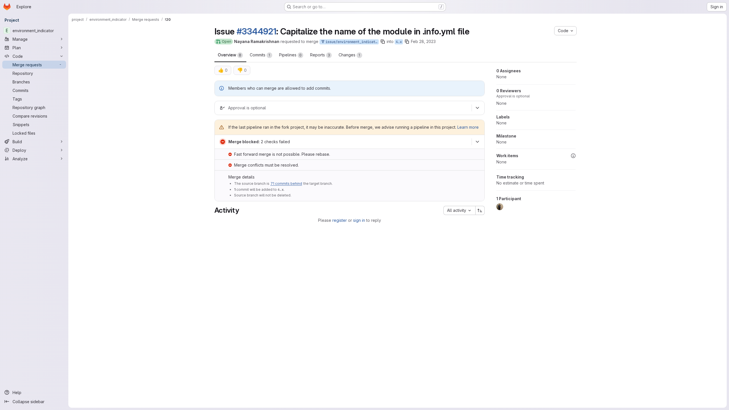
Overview (229, 54)
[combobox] (459, 210)
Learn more (468, 127)
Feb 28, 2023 (423, 41)
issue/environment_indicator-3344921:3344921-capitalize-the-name (351, 42)
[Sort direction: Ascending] (480, 210)
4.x (399, 42)
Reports (320, 54)
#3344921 (257, 31)
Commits (260, 54)
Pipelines (290, 54)
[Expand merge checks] (477, 141)
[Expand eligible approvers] (477, 107)
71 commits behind (286, 183)
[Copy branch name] (382, 41)
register (339, 220)
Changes (349, 54)
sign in (359, 220)
